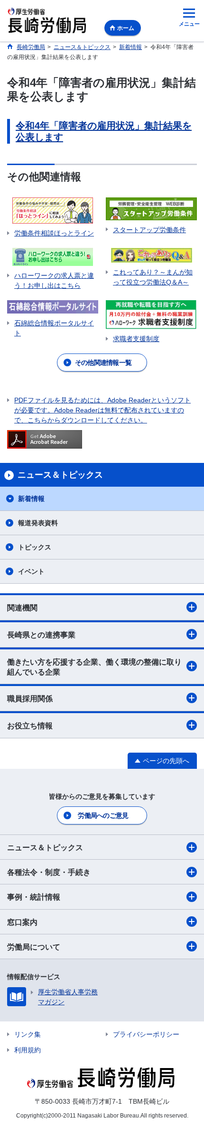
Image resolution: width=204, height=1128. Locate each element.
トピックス (34, 547)
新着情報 (31, 498)
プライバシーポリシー (146, 1034)
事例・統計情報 (33, 897)
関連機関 (22, 608)
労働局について (33, 947)
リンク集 (27, 1034)
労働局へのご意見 (103, 815)
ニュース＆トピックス (45, 848)
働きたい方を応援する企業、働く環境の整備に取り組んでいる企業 (94, 667)
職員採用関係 (30, 699)
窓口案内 (22, 922)
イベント (31, 571)
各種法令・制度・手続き (49, 872)
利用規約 (27, 1050)
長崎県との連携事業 (41, 635)
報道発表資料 (38, 523)
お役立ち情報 (30, 726)
